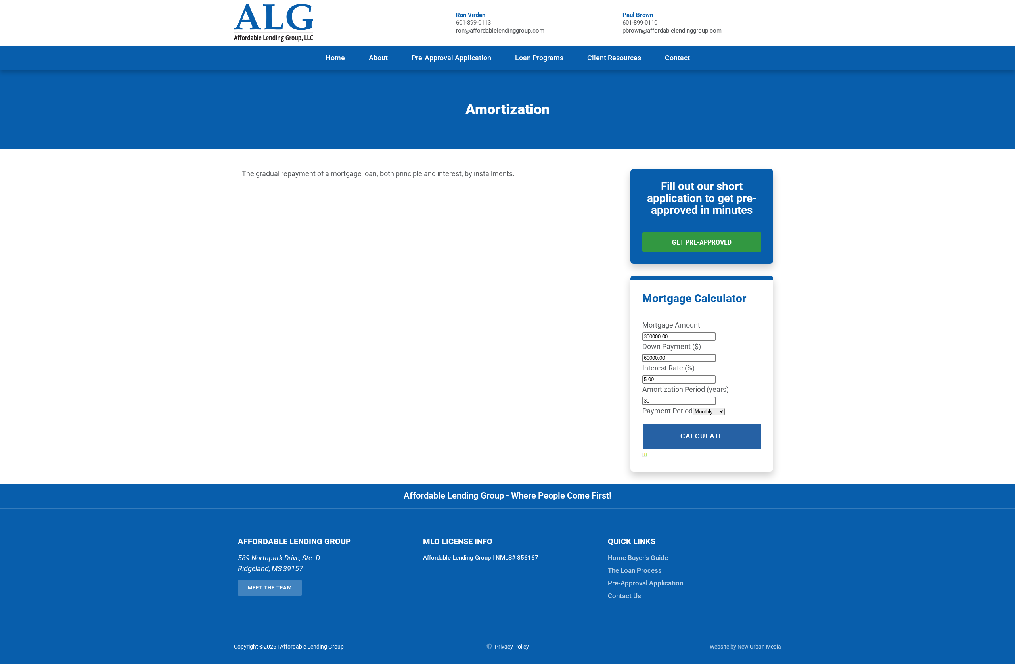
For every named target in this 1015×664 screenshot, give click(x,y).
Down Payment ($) (671, 346)
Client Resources (614, 58)
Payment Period (667, 411)
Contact (677, 58)
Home (335, 58)
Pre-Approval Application (451, 58)
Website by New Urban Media (745, 646)
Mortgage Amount (671, 325)
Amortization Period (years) (685, 389)
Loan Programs (539, 58)
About (378, 58)
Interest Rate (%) (668, 368)
